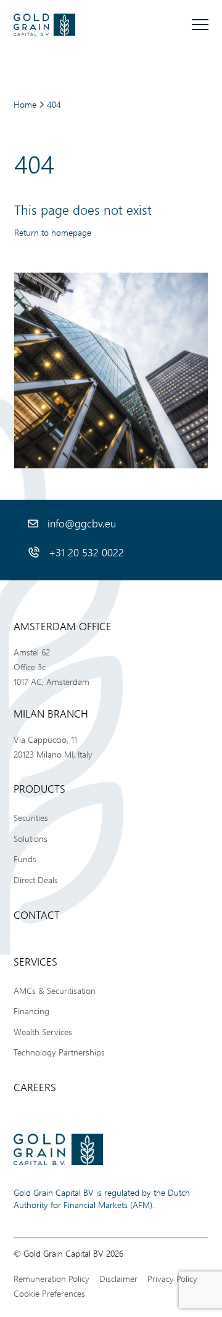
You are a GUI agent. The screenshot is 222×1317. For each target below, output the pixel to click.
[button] (200, 25)
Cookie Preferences (49, 1293)
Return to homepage (52, 232)
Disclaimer (118, 1278)
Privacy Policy (172, 1278)
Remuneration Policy (51, 1278)
